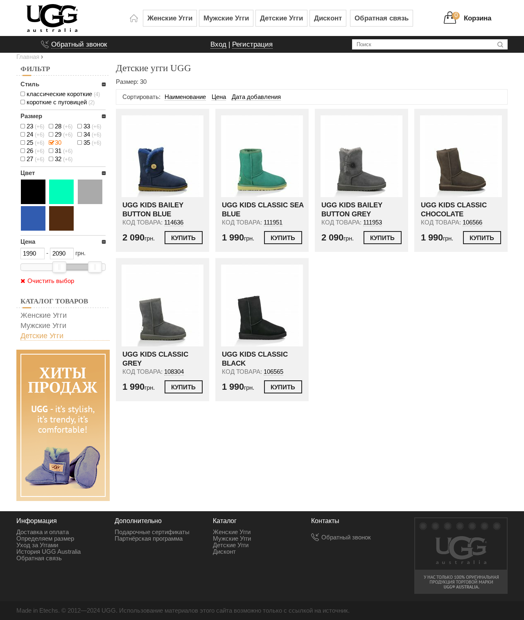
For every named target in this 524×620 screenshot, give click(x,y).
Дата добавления (256, 97)
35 (92, 142)
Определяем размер (45, 538)
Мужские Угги (226, 18)
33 (92, 126)
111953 (372, 222)
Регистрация (252, 44)
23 (35, 126)
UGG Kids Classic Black (255, 359)
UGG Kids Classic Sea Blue (262, 209)
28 (63, 126)
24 (35, 134)
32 (63, 159)
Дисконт (328, 18)
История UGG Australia (48, 551)
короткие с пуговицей (61, 102)
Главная (27, 57)
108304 (174, 371)
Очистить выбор (50, 281)
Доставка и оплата (42, 532)
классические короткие (63, 94)
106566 (472, 222)
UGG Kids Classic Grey (155, 359)
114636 (173, 222)
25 (35, 142)
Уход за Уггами (37, 545)
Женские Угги (169, 18)
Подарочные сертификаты (152, 532)
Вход (218, 44)
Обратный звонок (79, 44)
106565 (273, 371)
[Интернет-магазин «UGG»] (75, 18)
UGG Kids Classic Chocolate (454, 209)
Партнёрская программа (149, 538)
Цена (219, 97)
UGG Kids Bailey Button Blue (152, 209)
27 (35, 159)
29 (63, 134)
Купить (183, 238)
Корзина (477, 18)
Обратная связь (382, 18)
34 (92, 134)
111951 (273, 222)
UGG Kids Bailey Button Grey (351, 209)
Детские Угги (281, 18)
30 (58, 142)
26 (35, 151)
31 (63, 151)
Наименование (185, 97)
